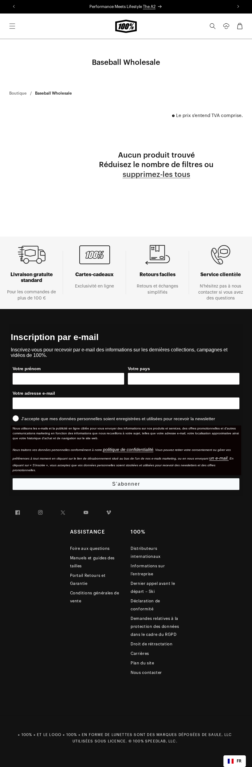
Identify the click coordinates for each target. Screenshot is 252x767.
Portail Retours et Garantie (88, 579)
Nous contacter (146, 673)
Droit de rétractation (152, 644)
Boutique (18, 93)
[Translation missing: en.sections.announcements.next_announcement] (238, 7)
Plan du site (142, 663)
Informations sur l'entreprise (148, 570)
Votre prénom (27, 368)
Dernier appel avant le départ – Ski (153, 587)
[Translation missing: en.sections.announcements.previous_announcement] (13, 7)
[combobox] (234, 761)
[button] (12, 26)
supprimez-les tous (156, 174)
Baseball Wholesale (53, 93)
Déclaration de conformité (145, 605)
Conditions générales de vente (94, 597)
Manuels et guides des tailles (92, 562)
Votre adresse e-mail (34, 393)
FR (239, 761)
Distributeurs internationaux (146, 552)
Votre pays (139, 368)
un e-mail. (219, 458)
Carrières (140, 653)
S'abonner (126, 484)
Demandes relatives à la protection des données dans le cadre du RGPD (155, 626)
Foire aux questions (90, 548)
